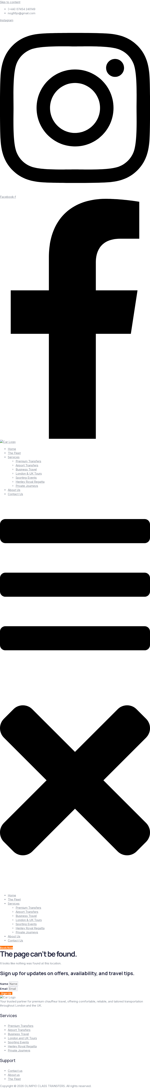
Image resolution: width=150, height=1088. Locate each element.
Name (4, 984)
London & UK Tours (29, 473)
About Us (14, 490)
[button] (75, 695)
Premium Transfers (28, 461)
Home (12, 449)
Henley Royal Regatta (30, 482)
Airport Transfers (27, 465)
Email (4, 989)
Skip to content (10, 2)
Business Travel (26, 469)
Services (14, 457)
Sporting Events (26, 477)
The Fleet (14, 453)
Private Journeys (27, 486)
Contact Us (15, 494)
